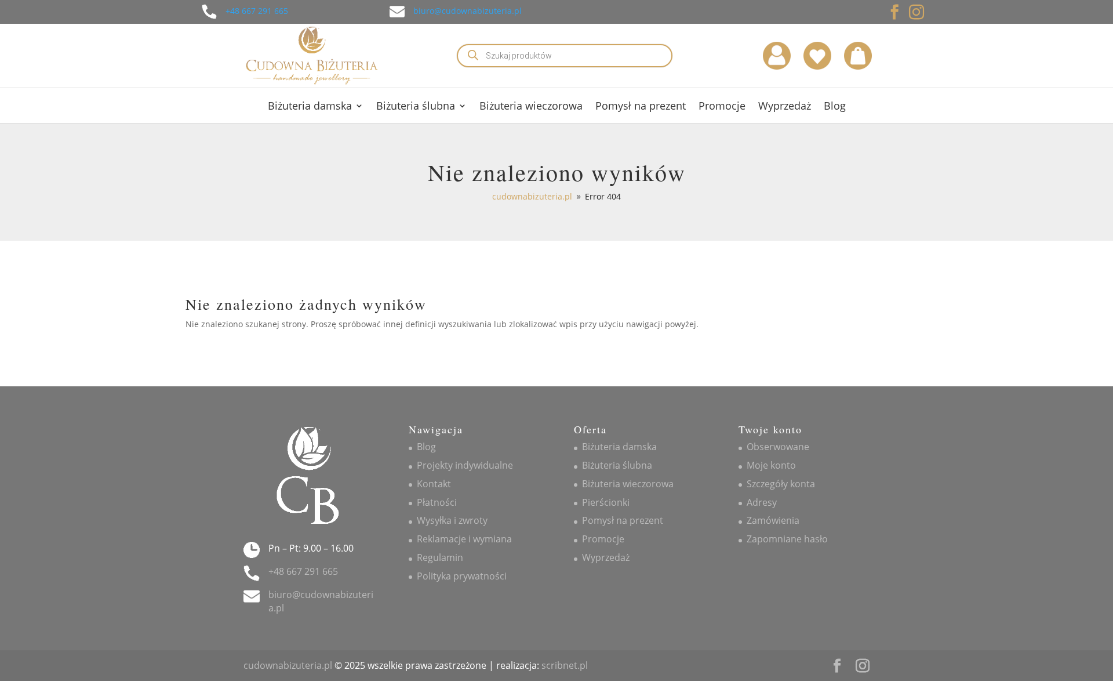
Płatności (437, 502)
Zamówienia (773, 520)
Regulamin (440, 557)
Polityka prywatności (462, 576)
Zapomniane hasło (787, 539)
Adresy (762, 502)
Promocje (722, 107)
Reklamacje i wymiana (464, 539)
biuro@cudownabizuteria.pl (467, 10)
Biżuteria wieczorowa (531, 107)
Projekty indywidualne (465, 465)
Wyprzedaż (784, 107)
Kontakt (434, 483)
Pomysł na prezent (640, 107)
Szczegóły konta (781, 483)
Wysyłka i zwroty (452, 520)
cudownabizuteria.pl (287, 665)
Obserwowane (778, 446)
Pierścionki (606, 502)
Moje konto (771, 465)
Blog (835, 107)
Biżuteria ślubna (415, 107)
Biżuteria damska (310, 107)
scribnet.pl (564, 665)
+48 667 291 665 (256, 10)
